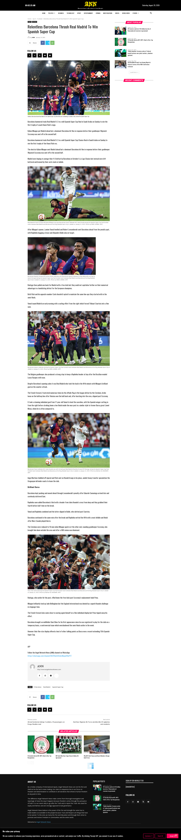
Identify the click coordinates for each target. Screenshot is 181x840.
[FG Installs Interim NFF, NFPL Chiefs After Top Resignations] (41, 744)
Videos (117, 13)
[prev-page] (29, 762)
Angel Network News (43, 822)
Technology (70, 13)
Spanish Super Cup (57, 687)
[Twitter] (47, 43)
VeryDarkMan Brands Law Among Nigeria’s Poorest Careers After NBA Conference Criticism (139, 64)
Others (135, 13)
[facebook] (39, 675)
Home (43, 13)
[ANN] (29, 37)
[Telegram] (50, 55)
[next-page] (32, 762)
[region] (90, 834)
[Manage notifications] (176, 835)
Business (61, 13)
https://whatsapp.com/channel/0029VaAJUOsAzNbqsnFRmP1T (50, 655)
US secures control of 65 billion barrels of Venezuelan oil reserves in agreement (139, 30)
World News (126, 13)
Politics (50, 13)
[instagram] (45, 675)
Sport (79, 13)
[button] (150, 13)
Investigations (107, 13)
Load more (133, 72)
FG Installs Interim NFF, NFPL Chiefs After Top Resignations (39, 757)
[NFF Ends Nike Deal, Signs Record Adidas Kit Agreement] (69, 744)
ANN (33, 37)
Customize (148, 836)
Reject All (160, 836)
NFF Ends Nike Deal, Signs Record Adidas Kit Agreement (67, 757)
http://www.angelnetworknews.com (49, 669)
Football (39, 19)
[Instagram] (34, 55)
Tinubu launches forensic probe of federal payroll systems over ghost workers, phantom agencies (140, 53)
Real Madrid (46, 687)
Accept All (172, 836)
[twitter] (56, 676)
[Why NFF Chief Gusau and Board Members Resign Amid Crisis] (97, 744)
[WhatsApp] (52, 43)
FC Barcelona (37, 687)
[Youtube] (45, 55)
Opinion (98, 13)
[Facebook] (43, 43)
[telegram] (51, 675)
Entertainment (88, 13)
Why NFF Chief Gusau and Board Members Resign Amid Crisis (96, 757)
